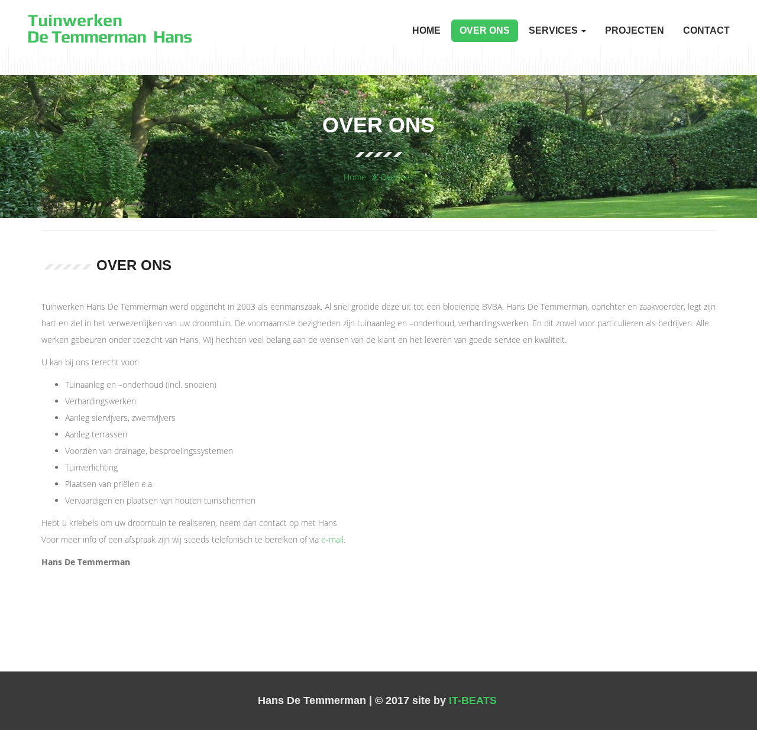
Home (426, 30)
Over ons (485, 30)
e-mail (332, 539)
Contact (706, 30)
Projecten (634, 30)
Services (554, 30)
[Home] (110, 27)
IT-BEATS (473, 700)
